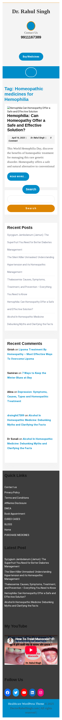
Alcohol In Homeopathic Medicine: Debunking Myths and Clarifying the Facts (29, 420)
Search (31, 189)
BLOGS (8, 524)
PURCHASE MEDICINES (16, 535)
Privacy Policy (12, 492)
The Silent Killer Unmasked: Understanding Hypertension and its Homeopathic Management (30, 264)
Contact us (10, 487)
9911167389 (31, 37)
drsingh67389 (15, 415)
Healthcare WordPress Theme (26, 703)
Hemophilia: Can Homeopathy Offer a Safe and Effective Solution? (26, 122)
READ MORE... (19, 178)
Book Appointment (14, 513)
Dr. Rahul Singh (31, 11)
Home (7, 529)
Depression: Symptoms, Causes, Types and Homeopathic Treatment (27, 396)
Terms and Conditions (16, 497)
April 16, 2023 (18, 138)
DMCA (7, 508)
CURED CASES (12, 519)
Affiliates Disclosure (15, 503)
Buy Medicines (31, 56)
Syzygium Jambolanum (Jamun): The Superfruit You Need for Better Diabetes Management (29, 242)
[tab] (31, 72)
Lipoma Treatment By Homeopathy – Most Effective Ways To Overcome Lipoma (29, 354)
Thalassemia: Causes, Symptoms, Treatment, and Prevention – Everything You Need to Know (29, 287)
